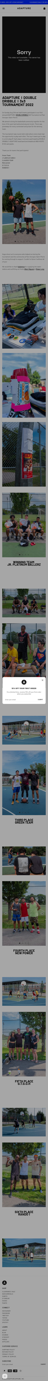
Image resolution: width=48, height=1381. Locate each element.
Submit (40, 699)
